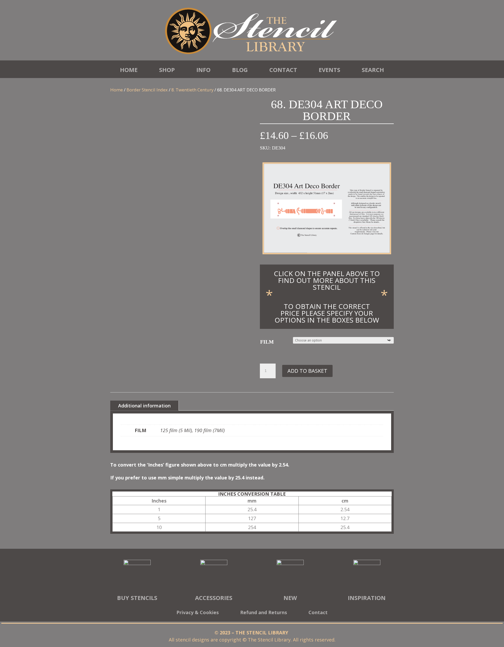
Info (203, 70)
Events (329, 70)
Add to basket (307, 370)
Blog (240, 70)
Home (129, 70)
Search (373, 70)
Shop (167, 70)
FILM (267, 342)
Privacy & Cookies (197, 612)
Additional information (144, 405)
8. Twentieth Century (192, 90)
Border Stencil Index (147, 90)
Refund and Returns (263, 612)
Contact (283, 70)
